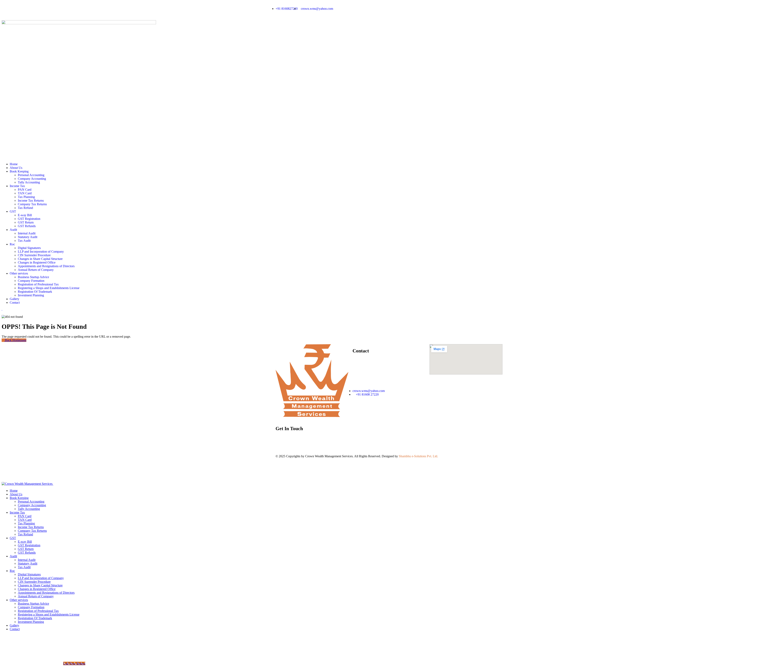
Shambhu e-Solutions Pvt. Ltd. (418, 456)
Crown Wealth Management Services (329, 456)
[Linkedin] (429, 9)
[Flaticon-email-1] (407, 9)
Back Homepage (15, 340)
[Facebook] (418, 9)
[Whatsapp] (396, 9)
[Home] (312, 416)
